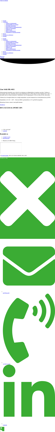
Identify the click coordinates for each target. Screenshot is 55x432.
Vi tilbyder (5, 22)
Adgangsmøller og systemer (12, 24)
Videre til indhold (4, 0)
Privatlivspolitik (4, 155)
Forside (4, 20)
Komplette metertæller (11, 26)
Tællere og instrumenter (11, 23)
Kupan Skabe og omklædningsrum (13, 27)
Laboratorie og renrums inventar (13, 32)
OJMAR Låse (9, 29)
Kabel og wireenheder (11, 28)
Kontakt (5, 36)
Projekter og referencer (8, 35)
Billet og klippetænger (11, 31)
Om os (4, 33)
